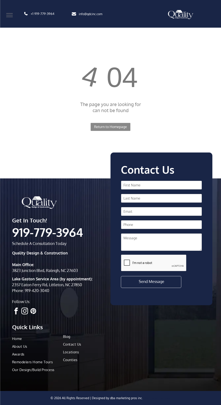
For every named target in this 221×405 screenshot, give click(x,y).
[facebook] (16, 311)
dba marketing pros (157, 398)
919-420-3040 (37, 290)
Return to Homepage (110, 127)
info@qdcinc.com (90, 14)
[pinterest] (33, 311)
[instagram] (24, 311)
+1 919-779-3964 (42, 14)
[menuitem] (36, 339)
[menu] (9, 15)
